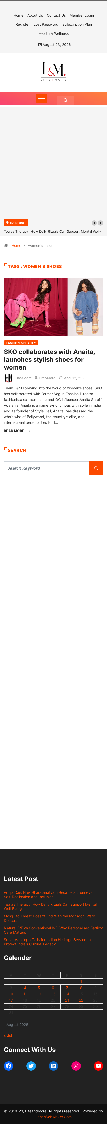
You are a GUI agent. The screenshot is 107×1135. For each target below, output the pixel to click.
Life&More (23, 378)
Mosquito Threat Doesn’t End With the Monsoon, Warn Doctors (49, 918)
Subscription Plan (77, 24)
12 (39, 994)
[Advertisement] (53, 165)
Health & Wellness (54, 33)
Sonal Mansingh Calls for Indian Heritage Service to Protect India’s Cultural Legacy (47, 941)
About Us (35, 15)
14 (67, 994)
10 (11, 994)
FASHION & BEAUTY (21, 343)
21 (67, 1000)
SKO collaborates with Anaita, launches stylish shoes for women (49, 359)
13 (53, 994)
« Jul (8, 1035)
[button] (94, 223)
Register (23, 24)
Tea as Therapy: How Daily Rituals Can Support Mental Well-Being (50, 906)
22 (81, 1000)
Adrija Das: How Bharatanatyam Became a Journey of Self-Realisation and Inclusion (49, 894)
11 (25, 994)
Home (18, 15)
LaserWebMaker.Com (54, 1116)
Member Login (82, 15)
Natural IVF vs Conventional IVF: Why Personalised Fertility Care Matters (53, 930)
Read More (14, 431)
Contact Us (56, 15)
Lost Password (46, 24)
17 (11, 1000)
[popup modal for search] (65, 100)
